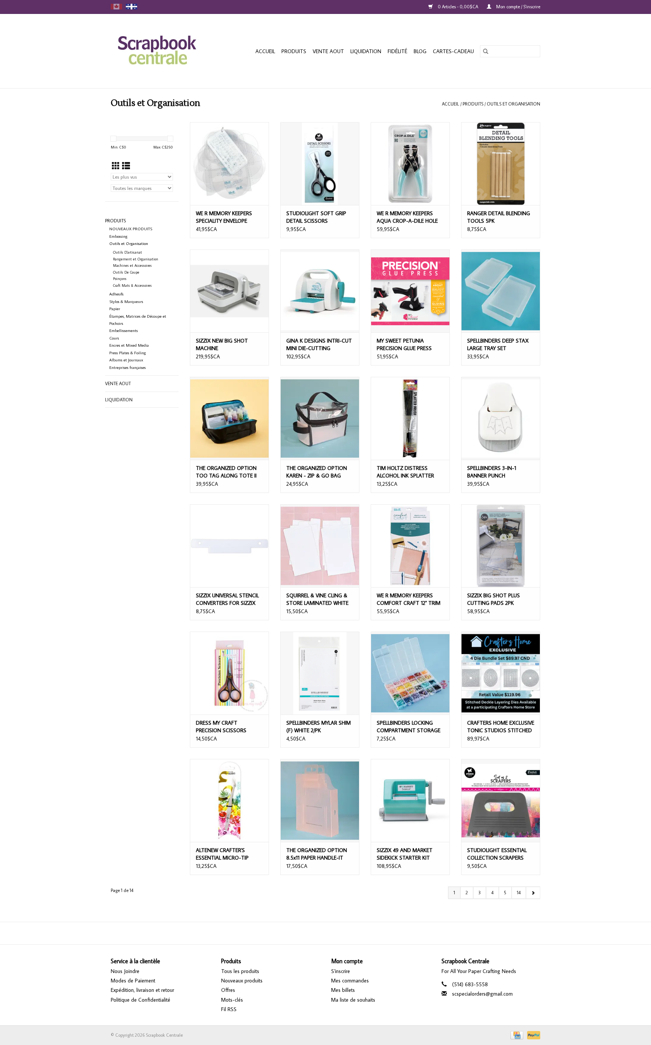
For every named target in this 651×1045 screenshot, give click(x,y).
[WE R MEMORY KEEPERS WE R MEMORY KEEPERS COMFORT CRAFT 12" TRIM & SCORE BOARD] (410, 545)
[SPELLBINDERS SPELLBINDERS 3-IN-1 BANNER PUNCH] (500, 418)
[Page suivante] (533, 893)
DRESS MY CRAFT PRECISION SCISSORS (221, 726)
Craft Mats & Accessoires (132, 285)
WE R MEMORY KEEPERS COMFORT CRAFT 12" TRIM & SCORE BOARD (408, 599)
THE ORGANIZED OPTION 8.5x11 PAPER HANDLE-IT (316, 854)
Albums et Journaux (126, 360)
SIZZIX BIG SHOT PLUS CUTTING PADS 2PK (493, 599)
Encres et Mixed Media (129, 345)
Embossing (118, 236)
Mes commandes (350, 980)
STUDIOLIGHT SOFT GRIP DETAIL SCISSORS (316, 217)
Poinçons (120, 278)
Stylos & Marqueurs (126, 301)
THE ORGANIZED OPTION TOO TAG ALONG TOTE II (226, 472)
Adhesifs (116, 294)
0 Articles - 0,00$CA (458, 6)
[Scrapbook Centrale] (163, 51)
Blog (420, 51)
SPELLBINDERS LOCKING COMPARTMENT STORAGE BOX (408, 726)
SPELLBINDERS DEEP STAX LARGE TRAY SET (498, 344)
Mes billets (343, 990)
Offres (228, 990)
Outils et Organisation (513, 104)
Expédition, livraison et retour (142, 990)
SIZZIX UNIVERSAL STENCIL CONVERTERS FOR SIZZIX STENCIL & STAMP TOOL (227, 599)
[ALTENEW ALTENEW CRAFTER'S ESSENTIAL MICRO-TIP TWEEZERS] (229, 800)
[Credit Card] (516, 1034)
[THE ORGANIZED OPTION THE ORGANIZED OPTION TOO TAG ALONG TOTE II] (229, 418)
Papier (114, 308)
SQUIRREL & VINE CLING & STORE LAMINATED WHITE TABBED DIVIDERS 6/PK (317, 599)
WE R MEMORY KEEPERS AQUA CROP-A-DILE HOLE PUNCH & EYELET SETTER (407, 217)
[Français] (131, 6)
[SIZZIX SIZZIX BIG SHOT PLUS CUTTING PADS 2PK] (500, 545)
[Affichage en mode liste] (126, 166)
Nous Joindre (125, 971)
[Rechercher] (485, 51)
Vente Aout (328, 51)
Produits (293, 51)
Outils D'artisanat (127, 252)
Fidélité (397, 51)
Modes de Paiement (133, 980)
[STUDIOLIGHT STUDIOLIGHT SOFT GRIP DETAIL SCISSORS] (319, 163)
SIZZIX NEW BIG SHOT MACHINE (222, 344)
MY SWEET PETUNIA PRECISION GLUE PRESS (404, 344)
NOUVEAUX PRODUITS (130, 228)
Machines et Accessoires (132, 265)
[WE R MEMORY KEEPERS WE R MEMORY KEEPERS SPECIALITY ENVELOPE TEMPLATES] (229, 163)
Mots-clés (232, 999)
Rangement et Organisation (135, 259)
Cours (114, 338)
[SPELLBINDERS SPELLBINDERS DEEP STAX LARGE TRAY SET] (500, 290)
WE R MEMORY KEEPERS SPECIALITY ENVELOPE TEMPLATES (224, 217)
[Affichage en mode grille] (116, 166)
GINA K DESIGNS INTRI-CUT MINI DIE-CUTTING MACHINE (319, 344)
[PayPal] (532, 1034)
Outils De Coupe (126, 272)
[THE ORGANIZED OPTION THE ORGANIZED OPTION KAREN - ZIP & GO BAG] (319, 418)
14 (519, 892)
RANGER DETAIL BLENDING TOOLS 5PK (498, 217)
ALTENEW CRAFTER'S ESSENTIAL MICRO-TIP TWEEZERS (222, 854)
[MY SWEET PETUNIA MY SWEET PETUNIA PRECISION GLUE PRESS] (410, 290)
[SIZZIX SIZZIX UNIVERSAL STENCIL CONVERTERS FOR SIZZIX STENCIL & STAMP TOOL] (229, 545)
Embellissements (123, 330)
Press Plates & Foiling (127, 352)
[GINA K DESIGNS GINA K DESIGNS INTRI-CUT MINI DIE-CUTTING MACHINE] (319, 290)
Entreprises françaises (127, 367)
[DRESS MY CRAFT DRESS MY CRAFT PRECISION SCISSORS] (229, 673)
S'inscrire (340, 971)
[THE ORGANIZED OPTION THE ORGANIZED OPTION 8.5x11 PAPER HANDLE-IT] (319, 800)
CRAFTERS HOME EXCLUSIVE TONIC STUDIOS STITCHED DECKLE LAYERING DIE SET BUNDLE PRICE (500, 726)
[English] (116, 6)
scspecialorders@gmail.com (482, 993)
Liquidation (365, 51)
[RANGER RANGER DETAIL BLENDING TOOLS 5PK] (500, 163)
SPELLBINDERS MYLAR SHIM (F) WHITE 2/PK (318, 726)
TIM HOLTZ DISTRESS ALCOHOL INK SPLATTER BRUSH (405, 472)
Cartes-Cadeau (453, 51)
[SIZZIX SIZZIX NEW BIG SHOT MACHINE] (229, 290)
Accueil (265, 51)
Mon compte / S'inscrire (517, 6)
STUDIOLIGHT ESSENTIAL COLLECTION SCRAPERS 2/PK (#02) (497, 854)
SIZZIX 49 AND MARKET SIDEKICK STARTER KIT (404, 854)
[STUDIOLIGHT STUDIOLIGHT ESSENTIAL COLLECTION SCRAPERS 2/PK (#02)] (500, 800)
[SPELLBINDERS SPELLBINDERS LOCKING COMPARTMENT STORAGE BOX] (410, 673)
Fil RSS (229, 1009)
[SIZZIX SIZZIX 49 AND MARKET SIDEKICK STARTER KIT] (410, 800)
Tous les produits (240, 971)
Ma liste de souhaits (353, 999)
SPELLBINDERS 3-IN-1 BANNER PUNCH (491, 472)
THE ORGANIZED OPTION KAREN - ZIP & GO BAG (316, 472)
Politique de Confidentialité (140, 999)
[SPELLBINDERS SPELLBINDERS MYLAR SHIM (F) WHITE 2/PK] (319, 673)
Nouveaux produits (242, 980)
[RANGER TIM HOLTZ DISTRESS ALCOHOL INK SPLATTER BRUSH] (410, 418)
